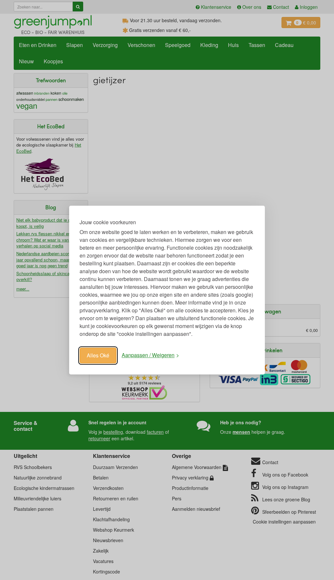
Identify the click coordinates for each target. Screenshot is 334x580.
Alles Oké (98, 355)
